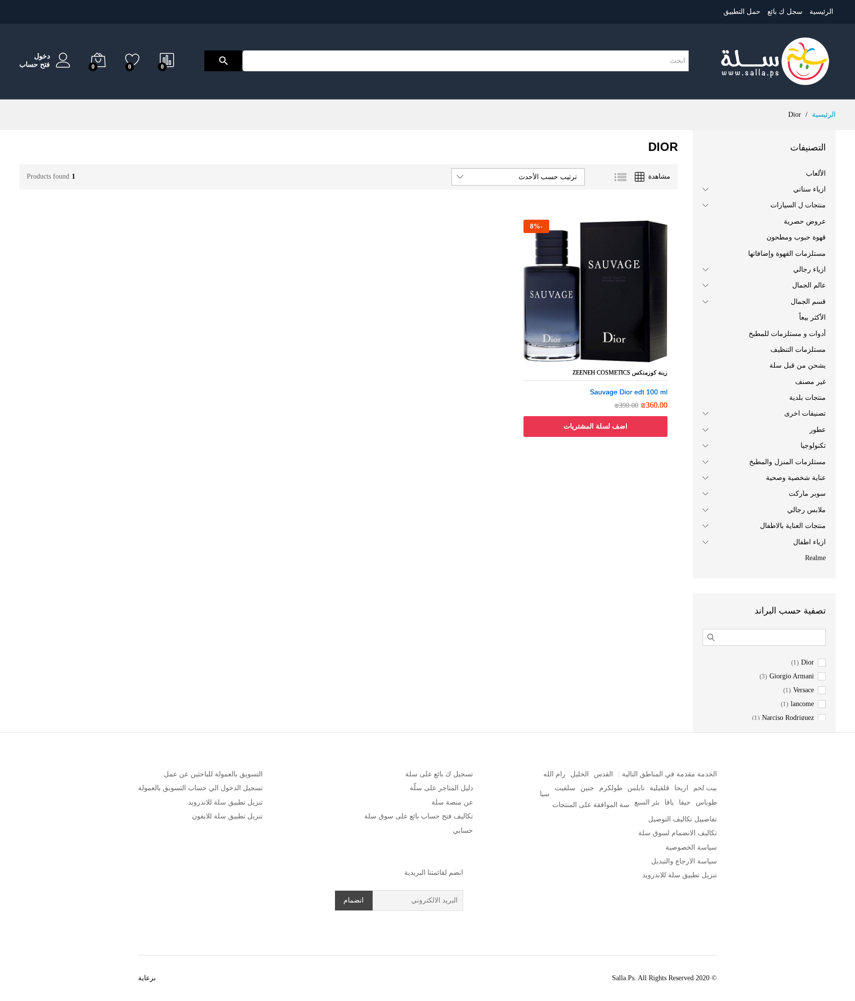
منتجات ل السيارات (798, 205)
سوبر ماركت (807, 493)
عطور (817, 429)
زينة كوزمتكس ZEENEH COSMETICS (619, 372)
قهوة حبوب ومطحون (796, 237)
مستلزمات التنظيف (798, 349)
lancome (802, 704)
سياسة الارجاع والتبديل (684, 861)
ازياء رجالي (809, 269)
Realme (815, 558)
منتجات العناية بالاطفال (793, 525)
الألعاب (816, 173)
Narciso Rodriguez (788, 718)
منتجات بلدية (807, 397)
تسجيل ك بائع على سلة (439, 774)
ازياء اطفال (809, 542)
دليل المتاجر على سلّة (441, 788)
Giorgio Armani (791, 676)
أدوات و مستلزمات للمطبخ (787, 333)
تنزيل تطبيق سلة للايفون (227, 816)
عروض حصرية (805, 221)
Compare (575, 357)
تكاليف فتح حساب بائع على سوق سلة (418, 816)
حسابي (463, 830)
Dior (807, 662)
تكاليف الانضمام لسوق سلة (677, 833)
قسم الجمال (808, 301)
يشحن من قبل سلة (797, 365)
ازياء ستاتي (809, 189)
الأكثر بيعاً (812, 317)
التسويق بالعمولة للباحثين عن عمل (213, 774)
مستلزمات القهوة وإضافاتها (787, 253)
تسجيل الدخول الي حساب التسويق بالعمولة (200, 788)
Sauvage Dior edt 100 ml (628, 392)
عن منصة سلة (452, 802)
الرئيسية (821, 11)
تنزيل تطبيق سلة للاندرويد (679, 875)
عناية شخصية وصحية (796, 477)
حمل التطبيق (741, 11)
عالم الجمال (809, 285)
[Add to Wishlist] (595, 357)
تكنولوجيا (813, 445)
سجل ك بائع (785, 11)
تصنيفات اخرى (805, 413)
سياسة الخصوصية (691, 847)
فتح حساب (34, 64)
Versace (803, 690)
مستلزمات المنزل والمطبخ (787, 462)
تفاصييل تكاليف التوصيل (682, 819)
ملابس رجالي (806, 510)
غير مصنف (810, 381)
